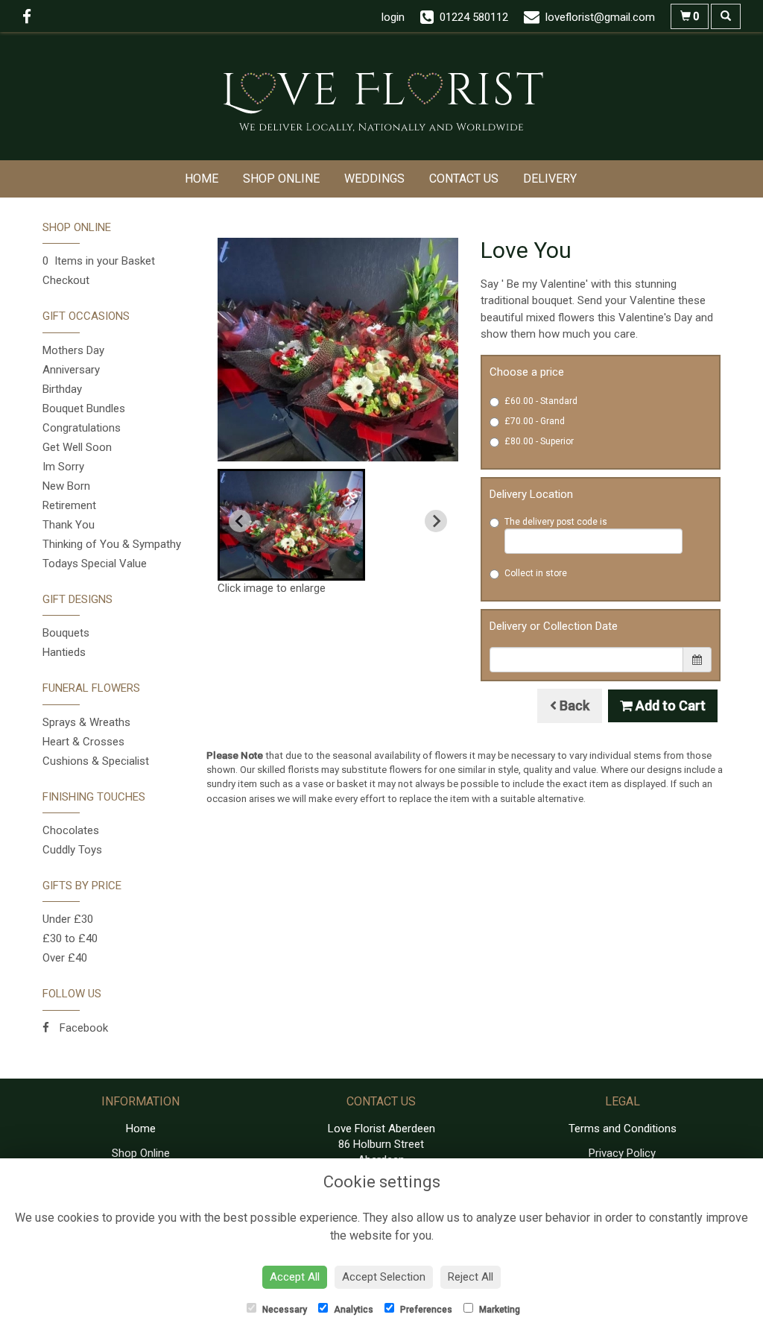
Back (573, 705)
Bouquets (65, 633)
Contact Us (463, 178)
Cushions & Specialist (95, 761)
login (393, 17)
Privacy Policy (622, 1153)
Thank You (68, 524)
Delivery (550, 178)
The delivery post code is (555, 522)
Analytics (352, 1309)
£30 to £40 (70, 938)
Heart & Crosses (83, 741)
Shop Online (281, 178)
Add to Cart (669, 705)
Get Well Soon (77, 447)
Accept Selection (383, 1277)
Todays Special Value (94, 563)
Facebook (82, 1028)
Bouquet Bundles (83, 408)
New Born (66, 486)
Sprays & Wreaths (86, 722)
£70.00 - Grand (534, 421)
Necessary (283, 1309)
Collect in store (535, 573)
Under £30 (67, 919)
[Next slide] (436, 521)
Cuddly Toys (72, 849)
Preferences (425, 1309)
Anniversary (71, 369)
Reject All (470, 1277)
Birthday (62, 389)
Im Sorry (63, 466)
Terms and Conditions (623, 1128)
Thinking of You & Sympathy (111, 544)
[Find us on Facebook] (31, 17)
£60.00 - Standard (540, 401)
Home (201, 178)
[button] (291, 525)
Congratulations (81, 428)
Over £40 (64, 958)
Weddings (374, 178)
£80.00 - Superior (539, 441)
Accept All (295, 1277)
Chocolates (70, 830)
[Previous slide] (240, 521)
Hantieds (64, 652)
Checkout (65, 280)
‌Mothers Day (73, 350)
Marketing (498, 1309)
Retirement (69, 505)
